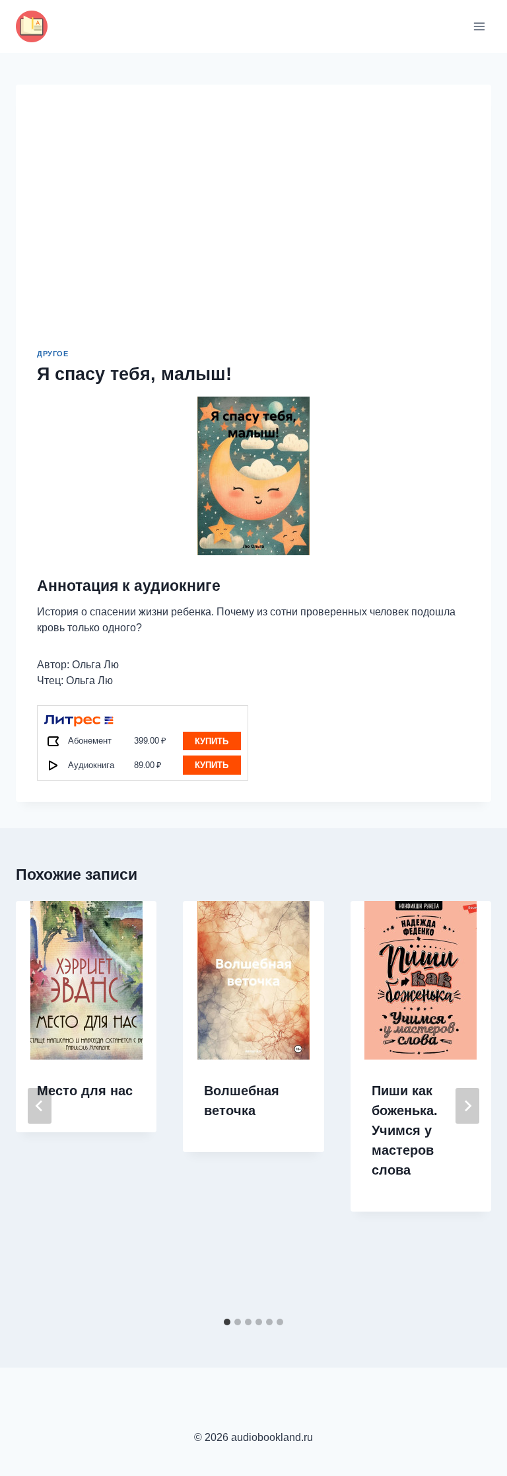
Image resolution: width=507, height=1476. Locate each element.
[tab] (227, 1322)
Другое (52, 354)
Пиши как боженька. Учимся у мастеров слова (405, 1130)
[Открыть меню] (479, 26)
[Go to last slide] (39, 1106)
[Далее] (467, 1106)
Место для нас (85, 1090)
